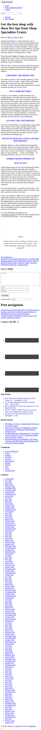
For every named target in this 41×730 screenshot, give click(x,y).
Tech (6, 467)
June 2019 (8, 625)
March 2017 (9, 676)
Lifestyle (8, 459)
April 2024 (8, 517)
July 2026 (8, 481)
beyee (21, 37)
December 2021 (10, 569)
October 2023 (9, 527)
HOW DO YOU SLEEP (9, 259)
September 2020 (10, 596)
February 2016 (10, 690)
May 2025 (8, 502)
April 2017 (8, 675)
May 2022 (8, 559)
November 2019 (10, 615)
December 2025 (10, 488)
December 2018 (10, 636)
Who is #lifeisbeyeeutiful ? (14, 8)
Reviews (8, 465)
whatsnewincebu (22, 265)
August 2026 (9, 479)
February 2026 (10, 486)
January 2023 (9, 544)
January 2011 (9, 722)
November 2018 (10, 638)
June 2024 (8, 513)
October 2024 (9, 507)
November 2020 (10, 592)
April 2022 (8, 561)
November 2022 (10, 548)
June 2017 (8, 671)
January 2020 (9, 611)
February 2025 (10, 506)
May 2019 (8, 627)
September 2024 (10, 509)
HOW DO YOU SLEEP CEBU (28, 259)
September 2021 (10, 573)
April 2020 (8, 605)
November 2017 (10, 661)
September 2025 (10, 494)
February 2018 (10, 655)
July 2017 (8, 669)
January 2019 (9, 634)
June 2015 (8, 694)
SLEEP (14, 261)
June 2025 (8, 500)
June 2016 (8, 682)
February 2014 (10, 711)
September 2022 (10, 552)
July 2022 (8, 555)
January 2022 (9, 567)
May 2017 (8, 673)
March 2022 (9, 563)
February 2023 (10, 542)
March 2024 (9, 519)
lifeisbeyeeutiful (6, 261)
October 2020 (9, 594)
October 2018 (9, 640)
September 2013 (10, 717)
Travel (7, 469)
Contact (7, 9)
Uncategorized (10, 470)
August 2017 (9, 667)
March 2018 (9, 653)
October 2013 (9, 715)
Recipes (7, 463)
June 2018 (8, 648)
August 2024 (9, 511)
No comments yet (7, 257)
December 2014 (10, 703)
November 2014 (10, 705)
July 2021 (8, 577)
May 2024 (8, 515)
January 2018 (9, 657)
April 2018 (8, 651)
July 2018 (8, 646)
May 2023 (8, 536)
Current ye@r (6, 299)
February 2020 (10, 609)
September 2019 (10, 619)
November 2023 (10, 525)
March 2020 (9, 607)
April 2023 (8, 538)
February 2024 (10, 521)
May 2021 (8, 580)
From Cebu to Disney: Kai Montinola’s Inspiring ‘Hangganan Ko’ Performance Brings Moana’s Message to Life (21, 429)
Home (7, 6)
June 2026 (8, 483)
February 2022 (10, 565)
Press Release (9, 19)
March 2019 (9, 630)
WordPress (32, 726)
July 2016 (8, 680)
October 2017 (9, 663)
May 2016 (8, 684)
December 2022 (10, 546)
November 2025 (10, 490)
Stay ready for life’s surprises (14, 443)
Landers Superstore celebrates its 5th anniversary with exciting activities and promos (18, 317)
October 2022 (9, 550)
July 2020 (8, 600)
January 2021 (9, 588)
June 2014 (8, 707)
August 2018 (9, 644)
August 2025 (9, 496)
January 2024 (9, 523)
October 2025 (9, 492)
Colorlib (17, 726)
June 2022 (8, 557)
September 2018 (10, 642)
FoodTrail (8, 457)
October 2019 (9, 617)
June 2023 (8, 534)
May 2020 (8, 603)
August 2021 (9, 575)
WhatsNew (13, 265)
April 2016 (8, 686)
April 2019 (8, 628)
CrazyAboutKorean (11, 451)
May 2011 (8, 719)
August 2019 (9, 621)
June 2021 (8, 579)
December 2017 (10, 659)
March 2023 (9, 540)
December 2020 (10, 590)
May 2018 (8, 650)
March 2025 (9, 504)
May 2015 (8, 696)
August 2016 (9, 678)
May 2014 (8, 709)
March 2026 (9, 484)
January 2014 (9, 713)
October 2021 (9, 571)
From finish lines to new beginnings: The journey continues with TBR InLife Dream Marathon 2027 (22, 440)
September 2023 (10, 529)
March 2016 (9, 688)
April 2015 (8, 698)
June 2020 (8, 602)
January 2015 (9, 701)
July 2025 (8, 498)
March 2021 (9, 584)
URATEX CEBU (24, 263)
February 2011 (10, 721)
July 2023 (8, 532)
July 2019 (8, 623)
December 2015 (10, 692)
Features (8, 17)
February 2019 (10, 632)
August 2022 (9, 554)
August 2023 (9, 531)
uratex (15, 263)
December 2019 (10, 613)
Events (7, 453)
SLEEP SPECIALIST (24, 261)
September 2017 (10, 665)
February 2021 (10, 586)
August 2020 (9, 598)
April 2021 (8, 582)
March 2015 (9, 699)
